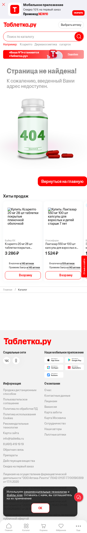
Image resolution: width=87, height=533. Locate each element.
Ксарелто (26, 44)
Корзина (44, 530)
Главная (8, 530)
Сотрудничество (55, 423)
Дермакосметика (46, 44)
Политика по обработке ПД (20, 409)
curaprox (65, 44)
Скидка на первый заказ (18, 466)
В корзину (25, 275)
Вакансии (50, 407)
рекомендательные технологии (45, 492)
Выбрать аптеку (71, 25)
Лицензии (50, 401)
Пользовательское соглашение (15, 401)
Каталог (26, 530)
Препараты (10, 455)
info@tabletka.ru (13, 438)
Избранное (61, 530)
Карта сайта (11, 433)
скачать (78, 12)
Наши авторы (53, 429)
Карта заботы (53, 412)
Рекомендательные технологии (16, 425)
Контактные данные (57, 396)
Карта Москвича (55, 418)
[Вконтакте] (6, 360)
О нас (48, 390)
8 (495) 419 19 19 (13, 444)
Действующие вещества (19, 461)
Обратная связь (13, 450)
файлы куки (15, 495)
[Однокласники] (16, 360)
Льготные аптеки (55, 434)
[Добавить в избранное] (38, 209)
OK (40, 508)
